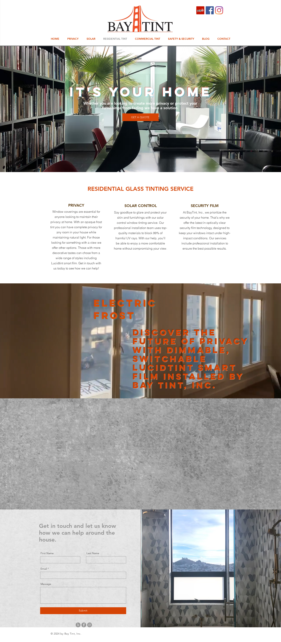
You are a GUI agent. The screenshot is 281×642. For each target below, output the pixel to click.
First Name (47, 553)
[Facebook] (210, 10)
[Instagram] (219, 10)
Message (46, 584)
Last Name (92, 553)
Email (44, 568)
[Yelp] (200, 10)
